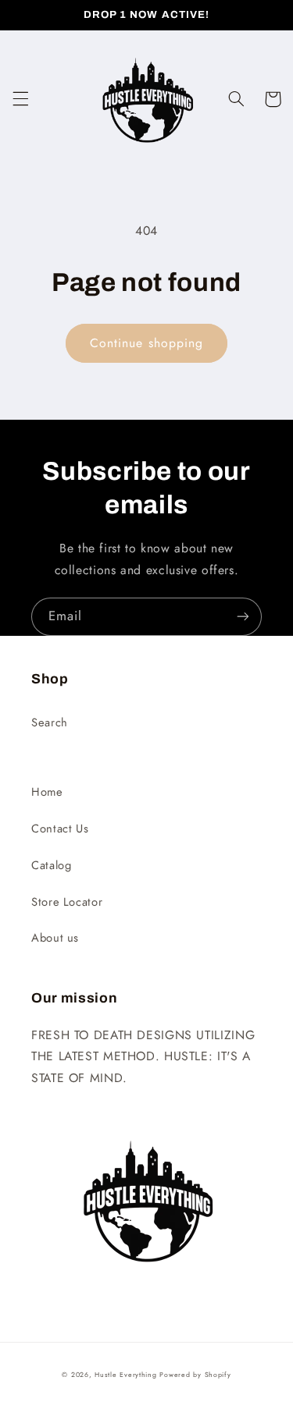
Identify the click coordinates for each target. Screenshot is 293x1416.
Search (49, 722)
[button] (20, 99)
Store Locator (66, 901)
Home (47, 791)
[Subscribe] (243, 617)
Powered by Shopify (194, 1374)
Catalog (51, 865)
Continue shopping (146, 343)
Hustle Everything (126, 1374)
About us (55, 937)
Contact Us (59, 828)
